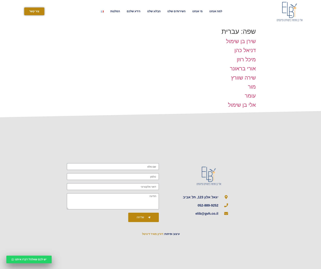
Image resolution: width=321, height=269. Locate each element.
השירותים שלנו (176, 11)
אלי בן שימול (242, 105)
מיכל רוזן (246, 59)
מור (252, 87)
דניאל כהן (245, 50)
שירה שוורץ (243, 78)
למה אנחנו (215, 11)
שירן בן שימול (241, 41)
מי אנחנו (197, 11)
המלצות (115, 11)
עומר (250, 96)
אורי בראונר (243, 68)
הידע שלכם (133, 11)
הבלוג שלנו (154, 11)
